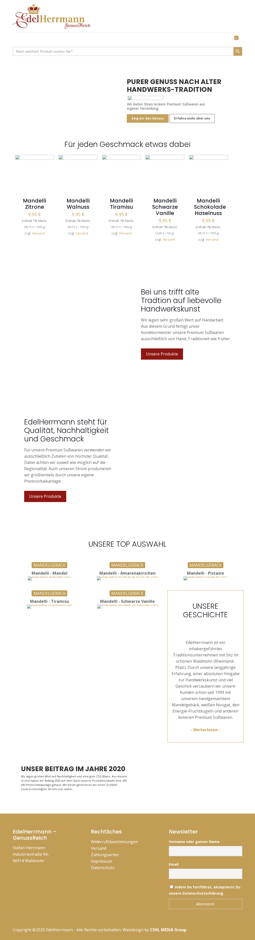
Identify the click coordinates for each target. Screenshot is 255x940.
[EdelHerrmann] (54, 16)
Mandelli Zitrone (34, 203)
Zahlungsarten (105, 854)
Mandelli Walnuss (78, 203)
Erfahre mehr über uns (192, 118)
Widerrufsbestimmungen (114, 841)
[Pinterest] (202, 929)
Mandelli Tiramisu (121, 203)
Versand (38, 233)
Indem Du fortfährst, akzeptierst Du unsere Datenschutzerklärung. (204, 890)
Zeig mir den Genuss (147, 118)
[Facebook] (192, 929)
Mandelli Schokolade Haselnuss (210, 207)
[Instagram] (212, 929)
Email (174, 864)
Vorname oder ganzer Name (194, 841)
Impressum (101, 861)
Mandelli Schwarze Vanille (165, 207)
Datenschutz (103, 867)
